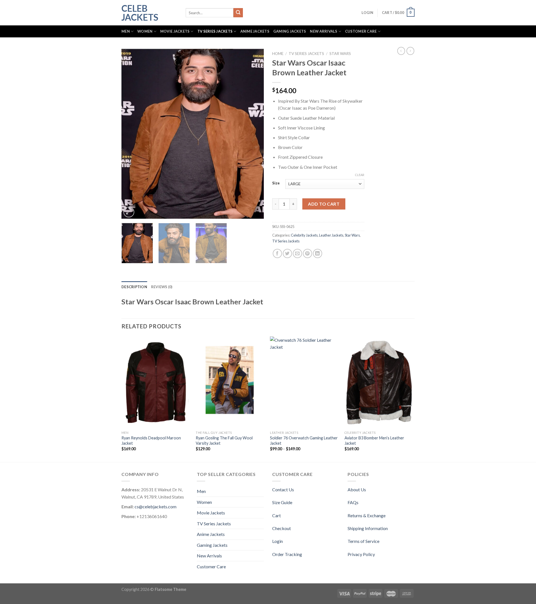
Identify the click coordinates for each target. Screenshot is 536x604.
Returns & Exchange (367, 515)
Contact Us (283, 489)
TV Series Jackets (215, 31)
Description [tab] (134, 287)
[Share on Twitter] (287, 253)
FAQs (353, 502)
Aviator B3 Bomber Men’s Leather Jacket (374, 440)
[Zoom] (128, 212)
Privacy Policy (361, 554)
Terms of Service (363, 541)
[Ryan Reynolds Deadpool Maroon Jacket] (155, 382)
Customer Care (361, 31)
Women (144, 31)
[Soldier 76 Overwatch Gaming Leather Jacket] (304, 382)
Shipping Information (368, 528)
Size (276, 183)
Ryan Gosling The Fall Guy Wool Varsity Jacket (224, 440)
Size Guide (282, 502)
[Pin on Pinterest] (307, 253)
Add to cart (323, 203)
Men (125, 31)
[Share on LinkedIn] (317, 253)
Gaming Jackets (289, 31)
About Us (357, 489)
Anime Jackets (254, 31)
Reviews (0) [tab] (162, 287)
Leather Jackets (331, 235)
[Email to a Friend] (297, 253)
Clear (359, 175)
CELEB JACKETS (139, 13)
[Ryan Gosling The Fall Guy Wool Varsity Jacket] (230, 382)
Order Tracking (287, 554)
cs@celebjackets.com (155, 506)
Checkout (281, 528)
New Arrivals (323, 31)
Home (277, 53)
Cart (276, 515)
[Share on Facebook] (277, 253)
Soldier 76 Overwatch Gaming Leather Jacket (304, 440)
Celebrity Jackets (304, 235)
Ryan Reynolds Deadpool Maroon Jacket (151, 440)
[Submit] (238, 13)
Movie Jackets (175, 31)
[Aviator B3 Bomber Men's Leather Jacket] (378, 382)
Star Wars (340, 53)
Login (277, 541)
